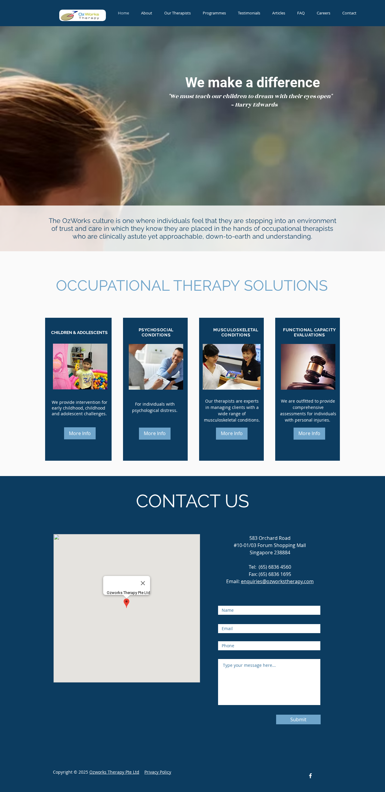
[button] (214, 13)
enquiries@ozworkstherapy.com (277, 581)
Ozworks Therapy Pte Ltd (114, 772)
